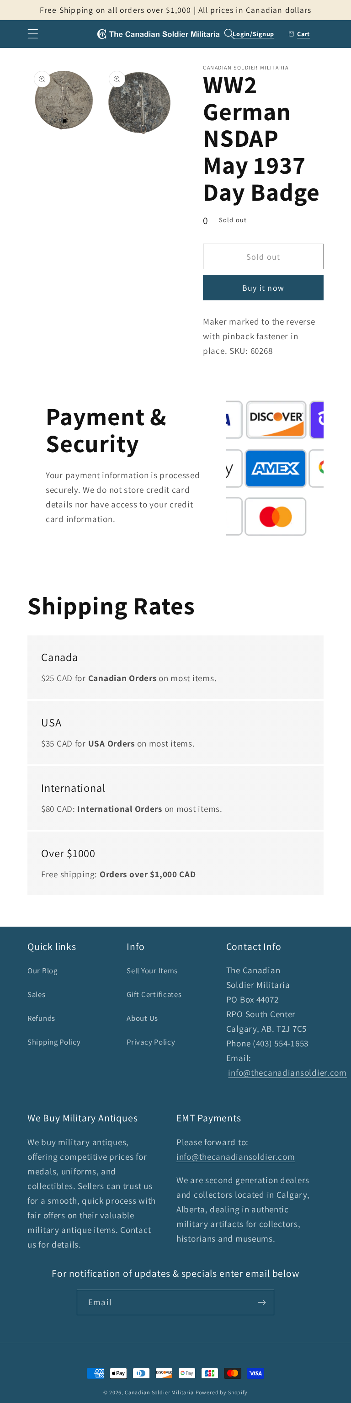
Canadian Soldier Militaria (159, 1392)
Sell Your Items (152, 971)
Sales (36, 994)
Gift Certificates (154, 994)
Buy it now (263, 288)
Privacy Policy (151, 1042)
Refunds (41, 1018)
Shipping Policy (54, 1042)
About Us (142, 1018)
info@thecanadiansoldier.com (287, 1072)
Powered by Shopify (222, 1392)
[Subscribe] (262, 1302)
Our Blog (42, 971)
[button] (33, 34)
